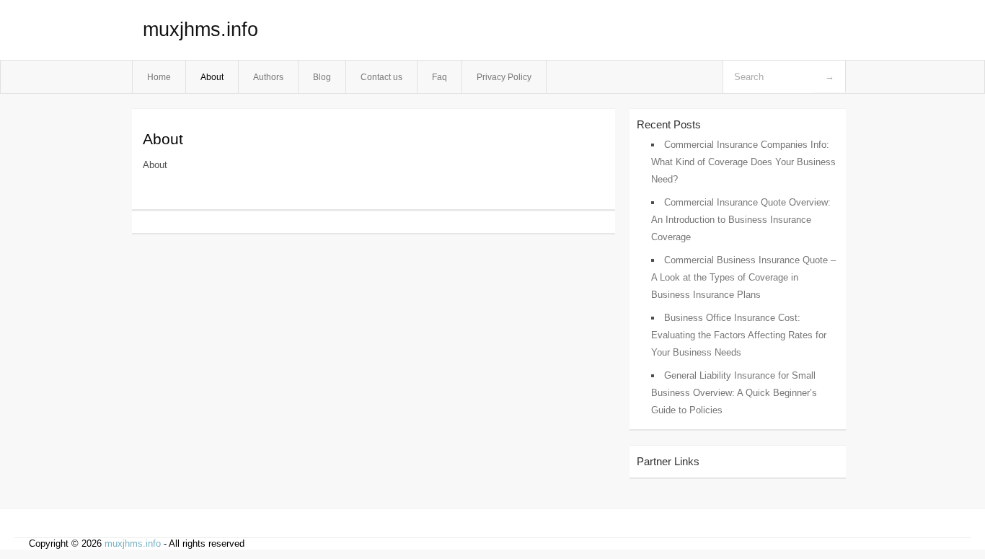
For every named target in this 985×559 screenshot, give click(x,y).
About (212, 77)
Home (159, 77)
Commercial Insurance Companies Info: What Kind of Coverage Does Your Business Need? (743, 162)
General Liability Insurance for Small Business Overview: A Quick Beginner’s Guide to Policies (734, 392)
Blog (322, 77)
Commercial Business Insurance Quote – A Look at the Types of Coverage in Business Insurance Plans (743, 277)
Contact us (381, 77)
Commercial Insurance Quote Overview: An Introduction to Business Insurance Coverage (741, 219)
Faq (439, 77)
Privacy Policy (504, 77)
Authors (268, 77)
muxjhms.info (200, 29)
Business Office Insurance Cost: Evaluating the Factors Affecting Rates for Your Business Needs (738, 335)
